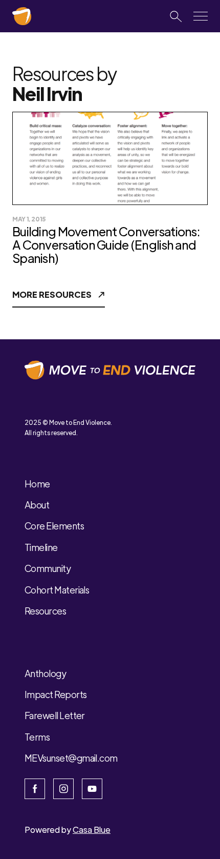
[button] (200, 16)
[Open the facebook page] (35, 789)
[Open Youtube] (92, 789)
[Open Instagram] (63, 789)
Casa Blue (92, 829)
